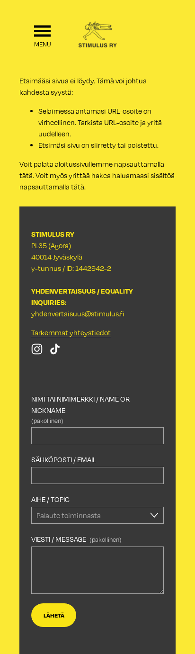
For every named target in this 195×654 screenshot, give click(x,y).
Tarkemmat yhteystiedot (71, 332)
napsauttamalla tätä (51, 186)
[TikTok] (55, 349)
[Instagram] (37, 349)
